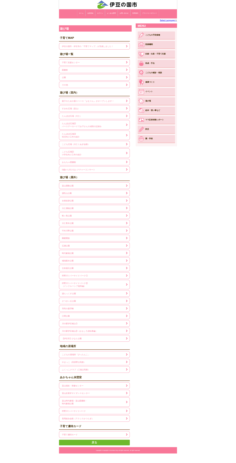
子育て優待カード (70, 434)
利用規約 (135, 13)
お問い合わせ (124, 13)
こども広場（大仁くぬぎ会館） (76, 144)
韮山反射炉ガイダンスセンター (76, 393)
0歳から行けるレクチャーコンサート (78, 169)
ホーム (81, 13)
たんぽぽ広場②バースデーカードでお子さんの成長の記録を (82, 125)
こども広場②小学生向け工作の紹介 (71, 153)
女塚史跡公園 (68, 200)
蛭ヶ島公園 (67, 215)
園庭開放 (66, 238)
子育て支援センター (71, 62)
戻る (94, 442)
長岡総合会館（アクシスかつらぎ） (78, 418)
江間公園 (66, 315)
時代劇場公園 (68, 253)
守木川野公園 (68, 230)
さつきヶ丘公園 (69, 300)
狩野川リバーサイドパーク (74, 411)
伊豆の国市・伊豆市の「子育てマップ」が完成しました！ (87, 46)
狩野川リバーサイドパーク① (75, 275)
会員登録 (90, 13)
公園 (64, 77)
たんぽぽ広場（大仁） (72, 115)
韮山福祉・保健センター (73, 385)
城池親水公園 (68, 260)
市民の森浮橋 (68, 308)
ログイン (100, 13)
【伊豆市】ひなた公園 (72, 338)
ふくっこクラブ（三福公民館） (76, 369)
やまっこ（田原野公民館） (74, 362)
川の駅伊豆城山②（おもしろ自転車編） (79, 331)
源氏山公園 (67, 193)
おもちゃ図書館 (69, 162)
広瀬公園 (66, 245)
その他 (65, 84)
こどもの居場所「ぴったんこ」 (76, 354)
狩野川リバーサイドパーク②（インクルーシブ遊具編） (75, 284)
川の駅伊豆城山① (70, 323)
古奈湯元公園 (68, 268)
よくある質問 (111, 13)
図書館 (65, 69)
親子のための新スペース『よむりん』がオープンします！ (88, 101)
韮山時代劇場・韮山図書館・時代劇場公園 (74, 402)
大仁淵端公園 (68, 208)
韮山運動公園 (68, 185)
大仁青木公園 (68, 223)
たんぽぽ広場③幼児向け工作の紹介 (71, 135)
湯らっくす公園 (69, 293)
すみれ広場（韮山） (71, 108)
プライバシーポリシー (149, 13)
